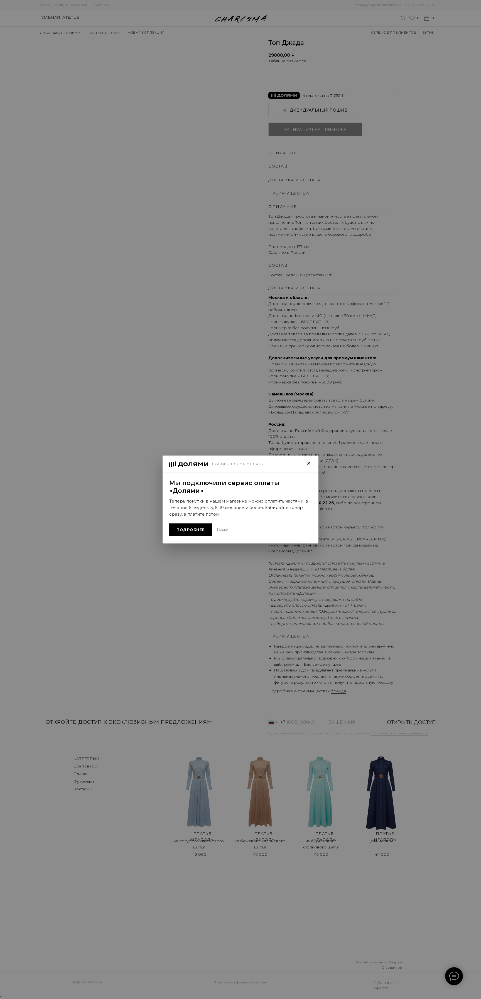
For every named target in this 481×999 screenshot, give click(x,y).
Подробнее (190, 529)
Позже (222, 529)
